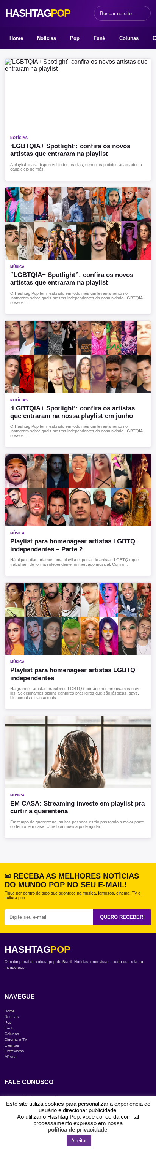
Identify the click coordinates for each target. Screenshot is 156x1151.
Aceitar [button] (79, 1140)
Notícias (46, 38)
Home (16, 38)
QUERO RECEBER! (122, 917)
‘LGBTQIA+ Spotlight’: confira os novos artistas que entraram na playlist (70, 149)
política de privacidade (77, 1129)
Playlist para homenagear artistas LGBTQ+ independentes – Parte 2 (74, 545)
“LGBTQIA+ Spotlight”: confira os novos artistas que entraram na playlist (71, 278)
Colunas (129, 38)
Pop (75, 38)
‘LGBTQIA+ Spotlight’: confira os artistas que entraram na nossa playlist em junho (72, 412)
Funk (99, 38)
